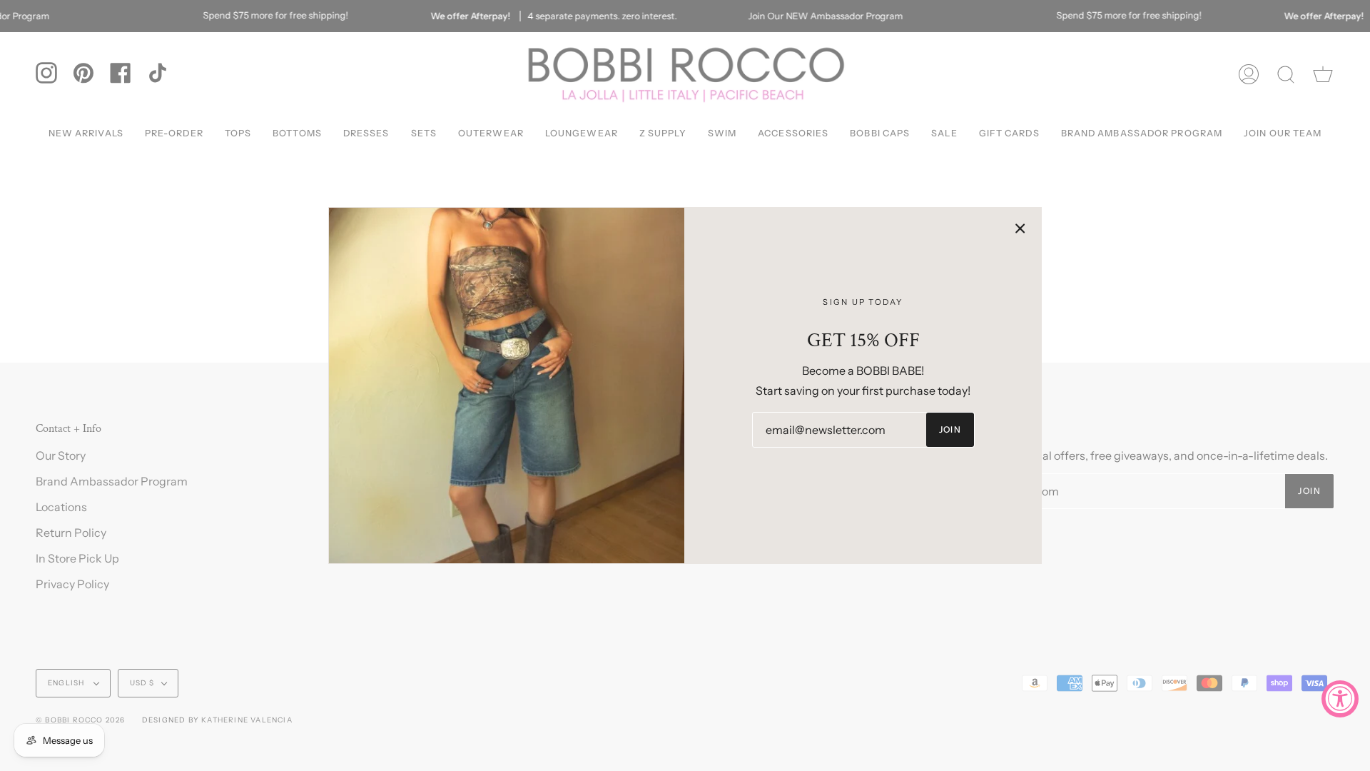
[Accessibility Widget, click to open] (1340, 698)
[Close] (1020, 228)
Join (950, 429)
